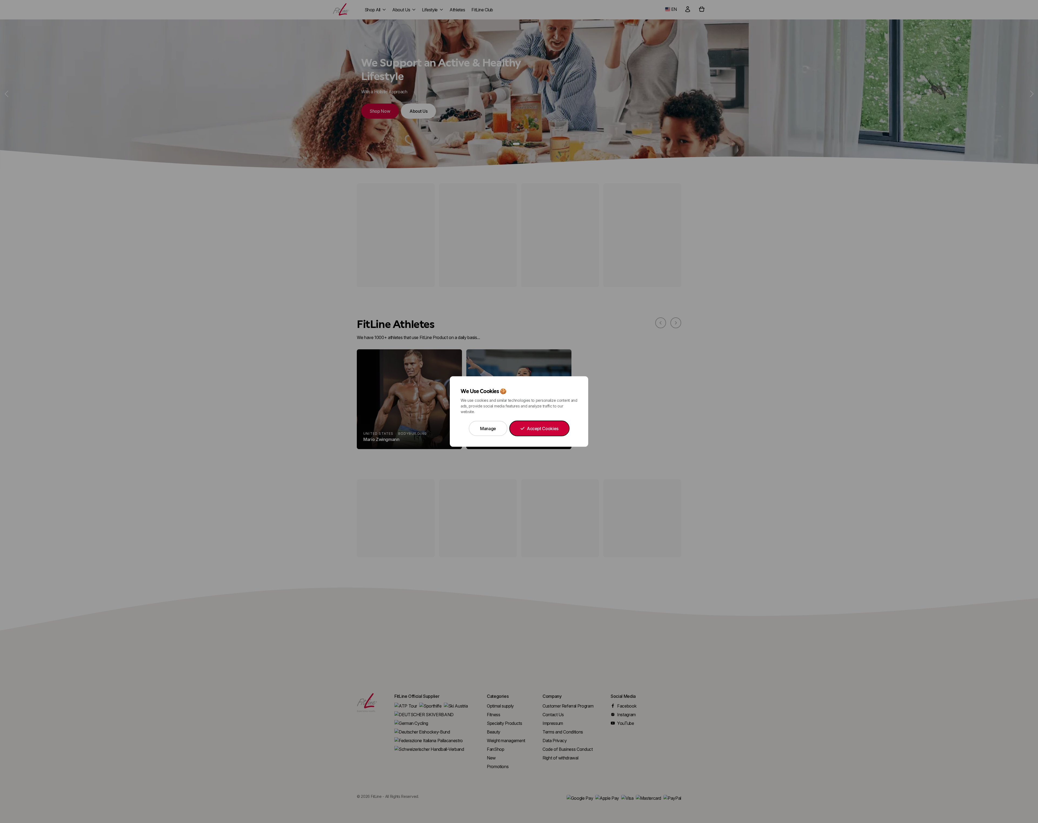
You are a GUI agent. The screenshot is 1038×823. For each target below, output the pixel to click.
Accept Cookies (542, 428)
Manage (488, 428)
